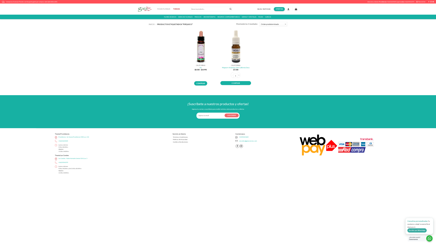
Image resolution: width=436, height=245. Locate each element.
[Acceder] (288, 9)
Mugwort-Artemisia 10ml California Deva (235, 68)
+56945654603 (244, 137)
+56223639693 (391, 2)
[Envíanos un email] (433, 2)
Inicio (152, 24)
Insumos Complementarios (228, 17)
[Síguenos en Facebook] (429, 2)
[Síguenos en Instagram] (431, 2)
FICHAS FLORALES (163, 9)
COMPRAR (200, 83)
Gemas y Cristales (249, 17)
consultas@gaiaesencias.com (248, 141)
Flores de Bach (170, 17)
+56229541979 (409, 2)
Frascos (198, 17)
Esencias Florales (185, 17)
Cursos (268, 17)
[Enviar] (230, 9)
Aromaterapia (209, 17)
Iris (201, 68)
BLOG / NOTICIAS (264, 9)
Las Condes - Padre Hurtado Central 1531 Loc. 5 (72, 158)
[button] (421, 2)
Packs (260, 17)
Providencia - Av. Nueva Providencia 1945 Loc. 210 (73, 137)
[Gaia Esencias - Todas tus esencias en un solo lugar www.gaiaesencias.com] (146, 9)
